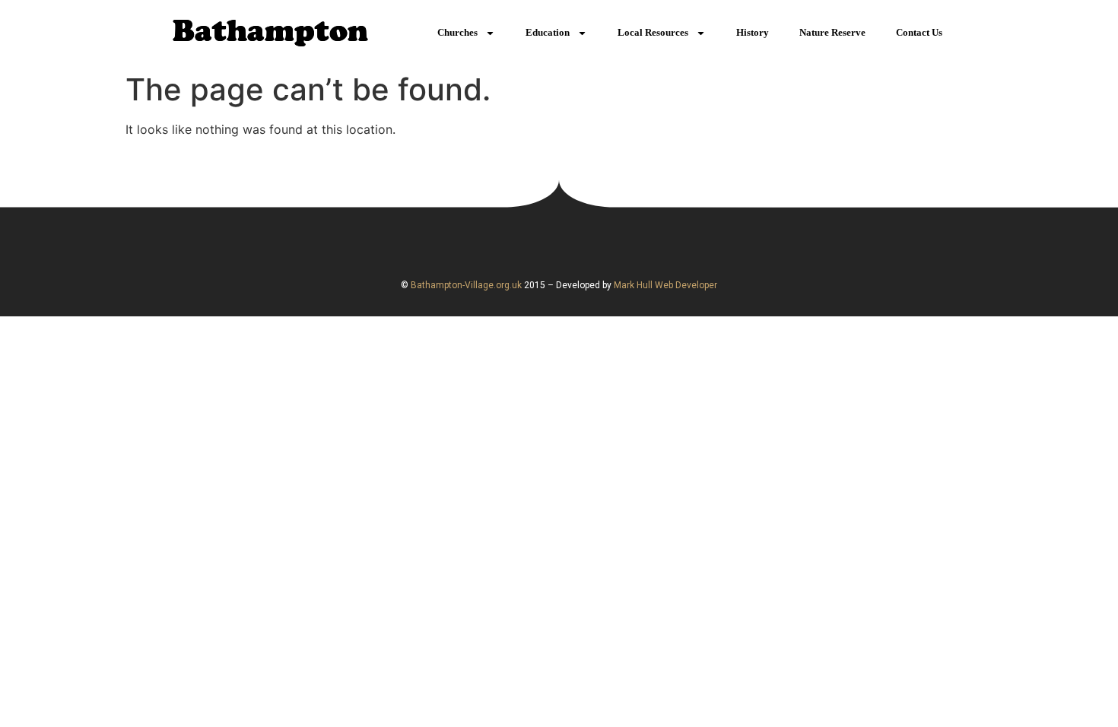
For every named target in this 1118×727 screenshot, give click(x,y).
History (752, 32)
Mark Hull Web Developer (665, 285)
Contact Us (919, 32)
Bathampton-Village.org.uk (465, 285)
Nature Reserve (832, 32)
